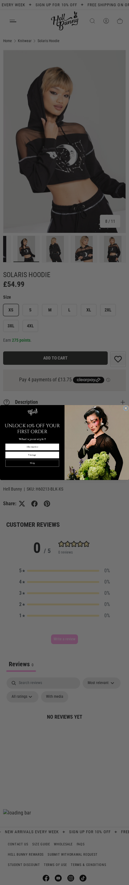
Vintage (32, 455)
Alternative (32, 447)
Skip (32, 463)
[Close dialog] (126, 408)
